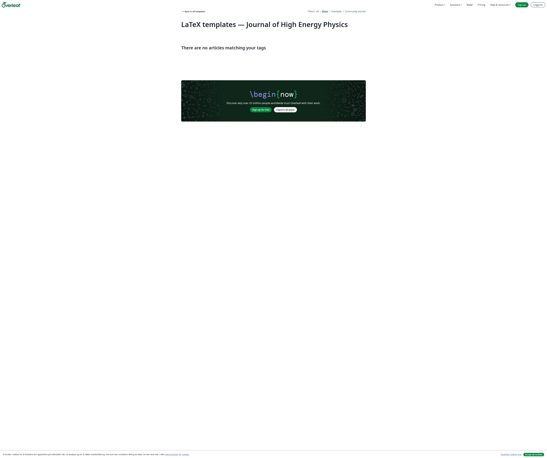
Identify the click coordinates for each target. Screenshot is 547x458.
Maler (325, 11)
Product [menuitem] (439, 4)
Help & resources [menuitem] (499, 4)
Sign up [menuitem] (522, 4)
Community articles (355, 11)
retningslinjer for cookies (177, 454)
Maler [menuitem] (470, 4)
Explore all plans (285, 109)
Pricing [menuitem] (481, 4)
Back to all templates (193, 11)
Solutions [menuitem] (455, 4)
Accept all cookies (533, 454)
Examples (336, 11)
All (317, 11)
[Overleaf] (11, 5)
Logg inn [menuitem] (538, 4)
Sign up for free (260, 109)
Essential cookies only (511, 454)
